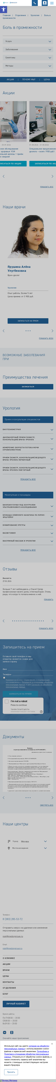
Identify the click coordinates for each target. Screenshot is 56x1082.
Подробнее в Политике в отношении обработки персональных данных (26, 1054)
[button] (3, 9)
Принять (11, 1072)
